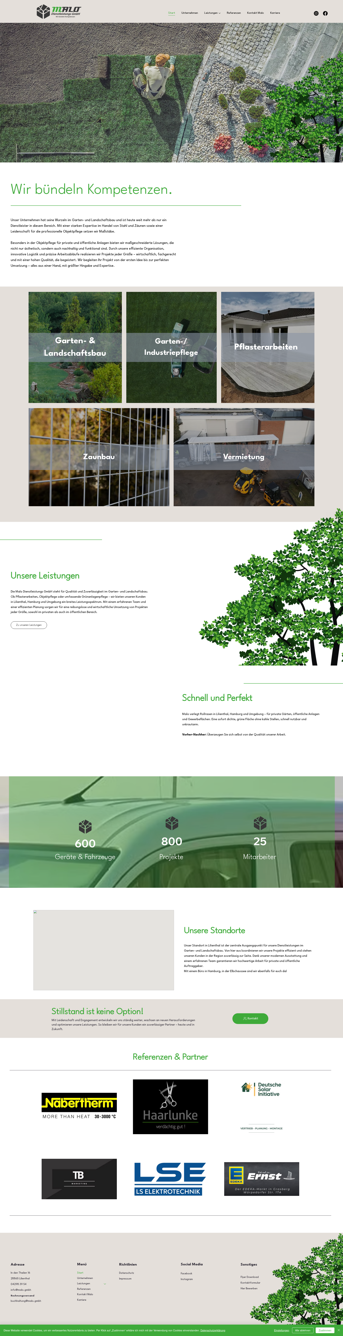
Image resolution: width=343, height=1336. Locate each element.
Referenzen (84, 1289)
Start (80, 1273)
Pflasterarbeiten (266, 347)
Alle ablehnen (302, 1330)
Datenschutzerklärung (212, 1330)
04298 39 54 (18, 1284)
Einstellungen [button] (281, 1330)
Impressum (125, 1279)
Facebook (186, 1273)
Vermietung (244, 457)
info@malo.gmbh (21, 1290)
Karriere (81, 1300)
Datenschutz (126, 1273)
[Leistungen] (105, 1283)
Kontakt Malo (85, 1294)
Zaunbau (99, 457)
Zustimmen (325, 1330)
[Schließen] (339, 1330)
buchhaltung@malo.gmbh (26, 1301)
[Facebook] (325, 13)
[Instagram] (316, 13)
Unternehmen (85, 1278)
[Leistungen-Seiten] (219, 13)
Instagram (187, 1279)
